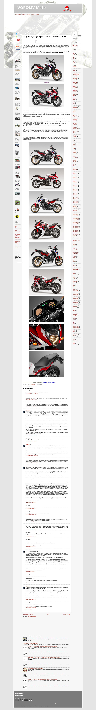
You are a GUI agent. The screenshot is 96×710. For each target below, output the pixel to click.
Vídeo (74, 330)
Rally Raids (74, 261)
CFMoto (74, 62)
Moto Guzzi (74, 161)
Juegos (74, 137)
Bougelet (74, 55)
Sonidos (74, 285)
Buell (73, 57)
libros (74, 143)
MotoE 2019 (75, 169)
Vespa (74, 323)
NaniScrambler (75, 209)
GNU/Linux (74, 124)
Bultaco (74, 58)
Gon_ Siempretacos (17, 237)
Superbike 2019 (75, 299)
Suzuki (74, 309)
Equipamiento (75, 107)
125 (73, 41)
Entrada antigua (66, 614)
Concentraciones (75, 75)
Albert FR (16, 247)
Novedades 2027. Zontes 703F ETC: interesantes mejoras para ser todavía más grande (42, 646)
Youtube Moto (75, 344)
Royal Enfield (75, 272)
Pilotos (74, 248)
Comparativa (75, 71)
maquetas (74, 152)
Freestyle (74, 120)
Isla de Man (74, 136)
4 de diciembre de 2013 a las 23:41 (31, 406)
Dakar (74, 79)
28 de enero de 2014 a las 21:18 (31, 514)
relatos (74, 265)
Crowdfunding (75, 77)
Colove (74, 69)
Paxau (16, 223)
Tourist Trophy (75, 315)
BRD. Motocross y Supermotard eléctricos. (31, 643)
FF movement (75, 114)
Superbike (74, 289)
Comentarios (18, 695)
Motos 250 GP (75, 198)
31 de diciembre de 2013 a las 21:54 (32, 462)
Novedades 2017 (76, 219)
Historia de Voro (75, 131)
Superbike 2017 (75, 297)
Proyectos (74, 256)
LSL (73, 145)
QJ (73, 260)
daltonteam (75, 94)
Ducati (74, 100)
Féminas (74, 112)
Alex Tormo (75, 45)
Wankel (74, 339)
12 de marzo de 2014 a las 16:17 (31, 536)
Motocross (74, 166)
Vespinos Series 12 (76, 326)
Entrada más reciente (28, 614)
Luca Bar (74, 147)
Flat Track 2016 (75, 116)
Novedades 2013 (76, 214)
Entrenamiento (75, 106)
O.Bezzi (74, 235)
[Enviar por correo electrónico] (37, 384)
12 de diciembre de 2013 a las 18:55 (32, 455)
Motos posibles (75, 202)
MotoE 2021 (75, 170)
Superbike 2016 (75, 295)
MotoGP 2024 (75, 190)
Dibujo (74, 95)
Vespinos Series (75, 324)
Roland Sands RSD (76, 269)
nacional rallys (75, 207)
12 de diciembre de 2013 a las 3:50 (31, 441)
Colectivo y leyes (75, 67)
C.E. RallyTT (75, 59)
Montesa (74, 160)
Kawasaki (74, 139)
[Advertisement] (47, 24)
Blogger (55, 703)
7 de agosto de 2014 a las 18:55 (31, 599)
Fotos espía (75, 119)
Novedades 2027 (76, 232)
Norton (74, 211)
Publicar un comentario (28, 609)
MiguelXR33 (29, 385)
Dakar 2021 (75, 91)
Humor (74, 133)
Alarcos (74, 42)
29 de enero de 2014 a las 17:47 (31, 521)
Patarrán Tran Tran (76, 240)
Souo (73, 286)
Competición (75, 73)
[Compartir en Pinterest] (41, 384)
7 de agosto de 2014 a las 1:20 (31, 582)
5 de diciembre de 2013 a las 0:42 (31, 434)
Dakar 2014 (75, 82)
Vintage (74, 331)
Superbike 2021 (75, 302)
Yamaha (74, 343)
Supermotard (75, 307)
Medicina (74, 153)
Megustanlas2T (17, 231)
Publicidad (74, 258)
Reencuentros (75, 262)
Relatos (23, 14)
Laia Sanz (74, 141)
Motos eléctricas (75, 201)
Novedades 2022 (76, 226)
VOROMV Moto (31, 7)
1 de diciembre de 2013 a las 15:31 (31, 399)
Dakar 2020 (75, 90)
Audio (74, 50)
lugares (74, 148)
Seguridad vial (75, 281)
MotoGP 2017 (75, 181)
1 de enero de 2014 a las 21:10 (31, 502)
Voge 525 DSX (75, 334)
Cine (73, 65)
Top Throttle (75, 314)
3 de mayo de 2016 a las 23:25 (31, 607)
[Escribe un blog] (38, 384)
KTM (73, 140)
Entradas (17, 693)
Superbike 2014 (75, 293)
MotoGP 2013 (75, 176)
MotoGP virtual (75, 197)
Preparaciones (75, 253)
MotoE (74, 168)
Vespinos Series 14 (76, 328)
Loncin (74, 144)
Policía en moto (75, 252)
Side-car (74, 282)
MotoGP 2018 (75, 182)
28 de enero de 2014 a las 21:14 (31, 508)
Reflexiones (75, 264)
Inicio (48, 614)
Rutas (74, 273)
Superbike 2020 (75, 301)
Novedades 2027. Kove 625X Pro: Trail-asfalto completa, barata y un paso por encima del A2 (43, 679)
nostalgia (74, 213)
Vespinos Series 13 (76, 327)
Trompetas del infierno (17, 235)
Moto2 (74, 164)
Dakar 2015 (75, 83)
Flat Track (74, 115)
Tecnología (74, 311)
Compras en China (76, 74)
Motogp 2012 (75, 174)
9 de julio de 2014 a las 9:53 (30, 571)
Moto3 (74, 165)
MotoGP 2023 (75, 189)
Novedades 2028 (76, 234)
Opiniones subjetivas (76, 236)
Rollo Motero (17, 243)
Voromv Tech (75, 336)
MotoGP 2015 (75, 178)
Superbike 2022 (75, 303)
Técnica (28, 14)
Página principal (18, 14)
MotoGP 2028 (75, 195)
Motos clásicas (75, 199)
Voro (73, 335)
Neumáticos (75, 210)
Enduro (74, 104)
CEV (73, 61)
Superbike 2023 (75, 305)
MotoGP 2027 (75, 194)
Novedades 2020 (76, 223)
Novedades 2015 (76, 217)
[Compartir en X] (39, 384)
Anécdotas (74, 46)
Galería (37, 14)
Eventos (74, 111)
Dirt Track (74, 96)
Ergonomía (74, 108)
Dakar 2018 (75, 87)
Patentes (74, 241)
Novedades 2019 (76, 222)
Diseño (74, 99)
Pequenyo (16, 229)
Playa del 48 (17, 227)
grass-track (75, 125)
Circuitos (74, 66)
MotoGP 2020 (75, 185)
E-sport (74, 102)
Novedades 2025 (76, 230)
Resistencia (75, 266)
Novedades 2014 (34, 385)
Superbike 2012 (75, 290)
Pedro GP (16, 238)
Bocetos (32, 14)
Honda (74, 132)
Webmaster (75, 340)
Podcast (74, 250)
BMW (74, 53)
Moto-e (74, 162)
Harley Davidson (75, 128)
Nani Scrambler (17, 240)
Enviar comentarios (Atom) (32, 616)
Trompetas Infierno (76, 320)
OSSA (74, 239)
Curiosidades (75, 78)
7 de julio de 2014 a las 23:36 (30, 546)
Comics (74, 70)
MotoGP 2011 (75, 173)
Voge (73, 332)
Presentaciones (75, 254)
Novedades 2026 (76, 231)
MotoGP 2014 (75, 177)
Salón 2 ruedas (75, 274)
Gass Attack (17, 225)
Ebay (73, 103)
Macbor (74, 149)
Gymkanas (74, 127)
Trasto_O (74, 318)
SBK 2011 (74, 277)
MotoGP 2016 (75, 180)
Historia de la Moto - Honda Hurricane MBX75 (35, 668)
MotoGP (74, 172)
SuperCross (75, 306)
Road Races (75, 268)
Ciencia (74, 63)
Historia (74, 129)
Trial (73, 319)
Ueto (16, 230)
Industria (74, 135)
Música (74, 203)
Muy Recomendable (76, 205)
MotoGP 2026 (75, 193)
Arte (73, 49)
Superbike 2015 (75, 294)
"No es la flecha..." (76, 40)
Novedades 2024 (76, 228)
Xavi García (74, 342)
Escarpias (16, 233)
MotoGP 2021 (75, 186)
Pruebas (74, 257)
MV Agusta (74, 206)
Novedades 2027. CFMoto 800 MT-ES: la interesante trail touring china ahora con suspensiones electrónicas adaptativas (48, 685)
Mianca (16, 226)
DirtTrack (74, 98)
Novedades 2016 (76, 218)
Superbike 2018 (75, 298)
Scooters (74, 278)
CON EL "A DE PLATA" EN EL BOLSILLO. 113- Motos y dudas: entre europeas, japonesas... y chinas (44, 657)
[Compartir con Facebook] (40, 384)
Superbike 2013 (75, 291)
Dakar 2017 (75, 86)
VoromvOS (74, 338)
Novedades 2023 (76, 227)
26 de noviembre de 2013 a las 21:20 (32, 393)
